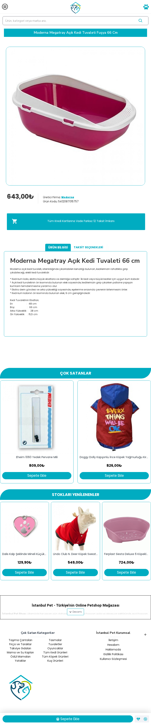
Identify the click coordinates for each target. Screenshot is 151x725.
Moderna (67, 197)
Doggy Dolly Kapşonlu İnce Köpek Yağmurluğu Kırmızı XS (114, 457)
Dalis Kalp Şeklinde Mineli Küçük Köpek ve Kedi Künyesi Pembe (24, 554)
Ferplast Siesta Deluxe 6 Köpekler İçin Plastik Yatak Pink (126, 554)
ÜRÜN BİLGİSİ (58, 247)
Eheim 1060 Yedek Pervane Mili (37, 457)
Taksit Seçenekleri (88, 247)
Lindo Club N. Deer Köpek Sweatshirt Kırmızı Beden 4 (75, 554)
